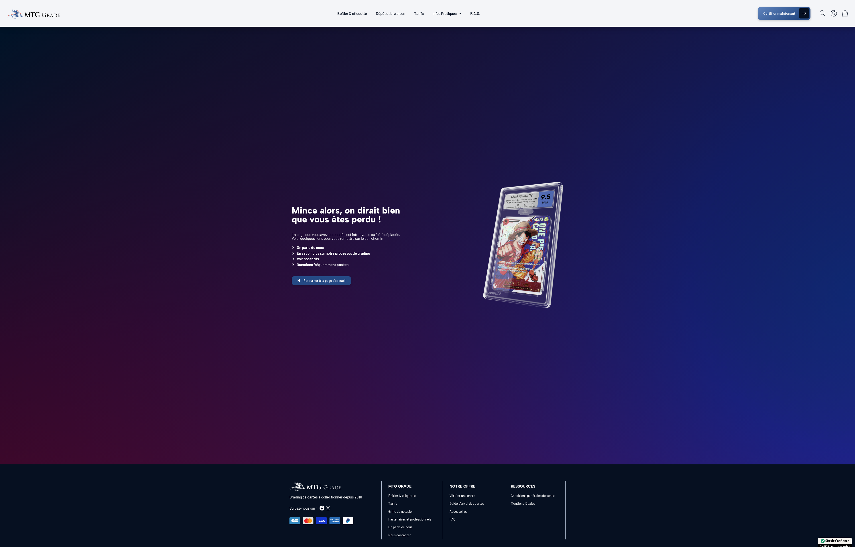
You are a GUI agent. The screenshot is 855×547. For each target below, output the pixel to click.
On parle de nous (400, 527)
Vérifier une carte (462, 496)
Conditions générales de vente (533, 496)
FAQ (452, 519)
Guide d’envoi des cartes (467, 503)
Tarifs (419, 13)
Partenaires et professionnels (409, 519)
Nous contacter (399, 535)
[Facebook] (322, 508)
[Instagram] (328, 508)
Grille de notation (400, 511)
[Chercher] (822, 13)
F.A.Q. (475, 13)
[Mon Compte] (834, 13)
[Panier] (845, 13)
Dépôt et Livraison (390, 13)
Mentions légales (523, 503)
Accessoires (458, 511)
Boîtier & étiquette (352, 13)
